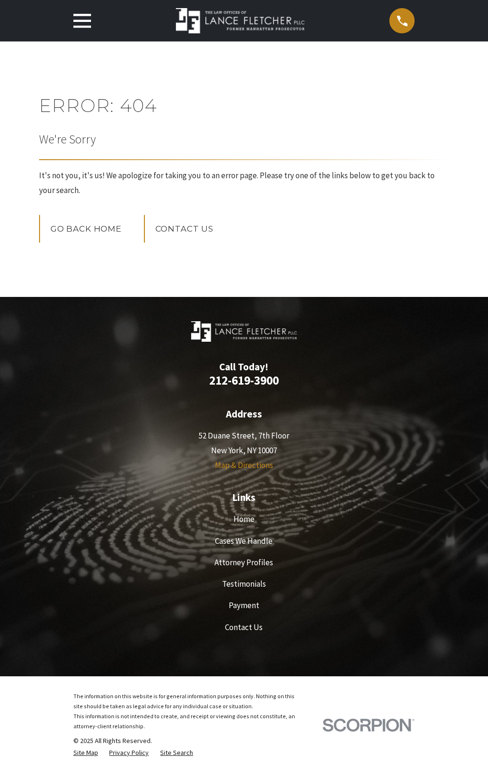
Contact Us (184, 229)
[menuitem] (85, 753)
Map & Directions (244, 465)
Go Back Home (86, 229)
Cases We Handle (244, 541)
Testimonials (244, 584)
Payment (244, 605)
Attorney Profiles (243, 562)
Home (244, 519)
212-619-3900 (244, 380)
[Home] (240, 20)
